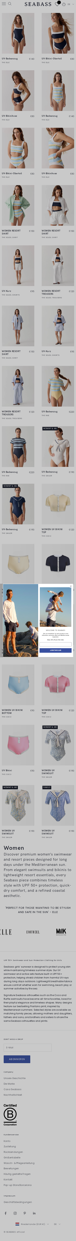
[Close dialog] (70, 586)
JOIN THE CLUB (55, 650)
